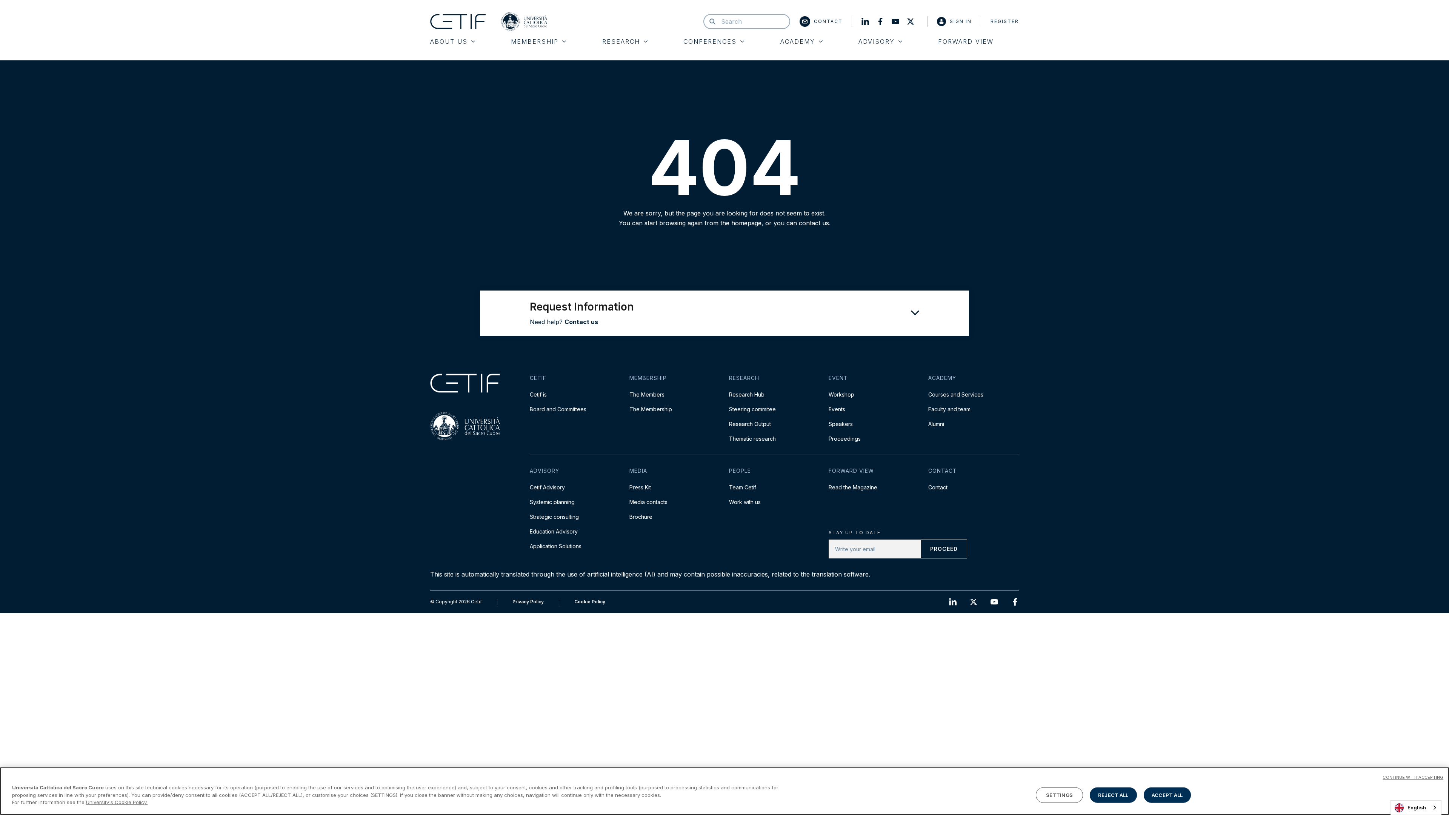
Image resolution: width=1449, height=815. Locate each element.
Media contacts (648, 502)
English (1416, 807)
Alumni (936, 424)
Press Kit (640, 487)
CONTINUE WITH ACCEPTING (1413, 777)
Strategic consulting (554, 517)
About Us (449, 41)
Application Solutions (555, 546)
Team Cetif (742, 487)
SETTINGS (1059, 795)
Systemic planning (552, 502)
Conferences (710, 41)
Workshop (841, 394)
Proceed (944, 549)
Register (1005, 21)
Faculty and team (949, 409)
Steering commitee (752, 409)
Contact (828, 21)
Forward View (966, 41)
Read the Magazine (853, 487)
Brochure (640, 517)
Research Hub (746, 394)
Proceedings (845, 438)
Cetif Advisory (547, 487)
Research (621, 41)
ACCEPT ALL (1167, 795)
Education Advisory (554, 531)
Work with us (745, 502)
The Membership (650, 409)
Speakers (841, 424)
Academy (797, 41)
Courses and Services (955, 394)
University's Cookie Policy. (117, 802)
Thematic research (752, 438)
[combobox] (1416, 807)
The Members (647, 394)
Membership (534, 41)
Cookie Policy (589, 601)
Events (837, 409)
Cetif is (538, 394)
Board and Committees (558, 409)
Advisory (876, 41)
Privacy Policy (528, 601)
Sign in (961, 21)
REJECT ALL (1113, 795)
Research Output (750, 424)
